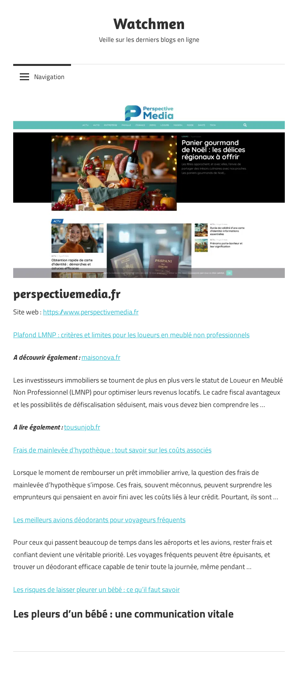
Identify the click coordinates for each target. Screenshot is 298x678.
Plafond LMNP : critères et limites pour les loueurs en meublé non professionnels (131, 335)
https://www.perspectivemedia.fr (91, 312)
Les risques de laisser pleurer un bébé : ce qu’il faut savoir (96, 589)
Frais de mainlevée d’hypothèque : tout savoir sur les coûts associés (112, 450)
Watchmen (149, 23)
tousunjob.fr (82, 427)
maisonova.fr (100, 357)
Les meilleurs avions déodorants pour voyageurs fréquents (99, 519)
